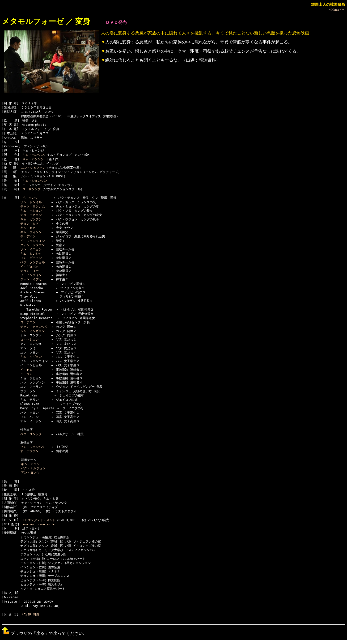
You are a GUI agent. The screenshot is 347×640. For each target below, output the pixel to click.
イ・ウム (26, 374)
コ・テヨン (28, 322)
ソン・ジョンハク (32, 447)
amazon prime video (39, 524)
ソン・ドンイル (31, 202)
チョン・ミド (29, 223)
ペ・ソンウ (30, 197)
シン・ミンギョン (32, 331)
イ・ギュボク (29, 266)
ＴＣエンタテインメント (38, 520)
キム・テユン (30, 464)
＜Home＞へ (336, 9)
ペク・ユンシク (31, 434)
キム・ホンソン (33, 154)
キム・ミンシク (31, 253)
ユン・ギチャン (31, 258)
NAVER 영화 (30, 614)
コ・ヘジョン (29, 339)
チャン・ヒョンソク (34, 326)
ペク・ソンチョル (32, 262)
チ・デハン (28, 236)
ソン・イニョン (31, 249)
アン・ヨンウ (30, 472)
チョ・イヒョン (31, 215)
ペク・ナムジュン (33, 468)
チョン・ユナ (29, 271)
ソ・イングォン (31, 275)
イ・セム (26, 369)
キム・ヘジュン (31, 210)
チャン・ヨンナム (32, 206)
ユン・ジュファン (33, 167)
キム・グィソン (31, 232)
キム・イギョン (31, 356)
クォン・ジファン (32, 245)
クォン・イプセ (31, 279)
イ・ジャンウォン (32, 241)
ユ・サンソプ (31, 189)
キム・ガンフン (31, 219)
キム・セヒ (28, 228)
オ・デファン (29, 451)
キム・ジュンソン (34, 180)
